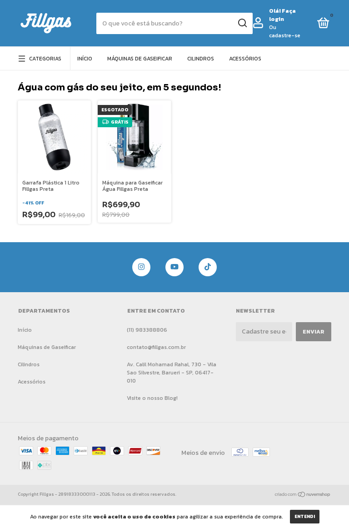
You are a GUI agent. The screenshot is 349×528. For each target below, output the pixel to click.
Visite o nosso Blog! (152, 398)
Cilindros (200, 59)
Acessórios (245, 59)
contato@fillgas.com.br (156, 347)
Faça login (282, 15)
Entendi (304, 516)
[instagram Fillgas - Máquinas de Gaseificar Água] (141, 267)
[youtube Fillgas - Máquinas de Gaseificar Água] (174, 267)
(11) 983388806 (147, 330)
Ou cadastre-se (284, 31)
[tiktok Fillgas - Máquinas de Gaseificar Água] (208, 267)
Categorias (45, 59)
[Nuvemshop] (302, 495)
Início (84, 59)
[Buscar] (241, 23)
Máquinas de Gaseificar (139, 59)
